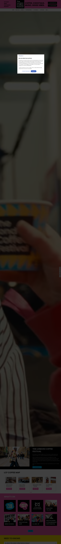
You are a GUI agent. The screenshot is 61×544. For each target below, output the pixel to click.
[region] (30, 64)
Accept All (33, 71)
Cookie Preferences (26, 71)
